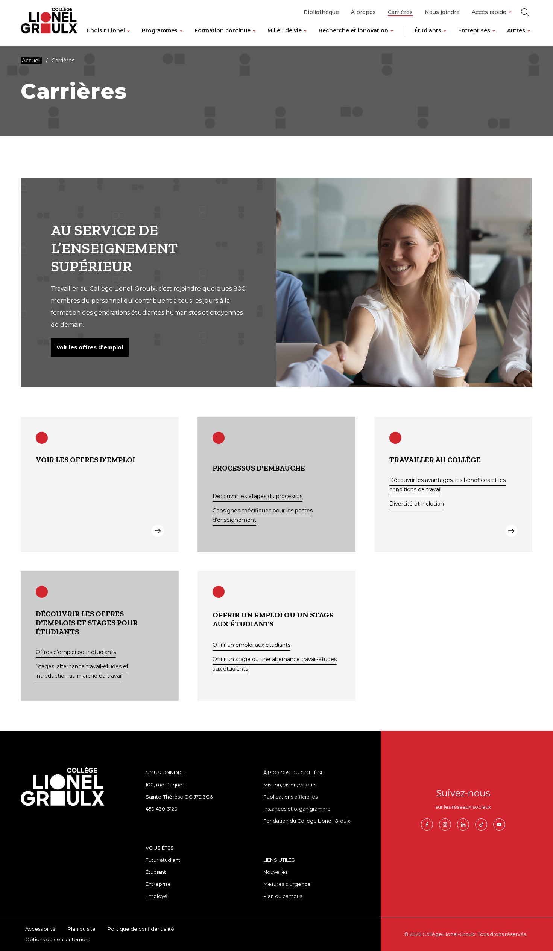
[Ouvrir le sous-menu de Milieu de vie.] (305, 36)
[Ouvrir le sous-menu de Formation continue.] (254, 36)
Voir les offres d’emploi (89, 347)
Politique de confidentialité (141, 929)
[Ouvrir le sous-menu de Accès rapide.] (510, 12)
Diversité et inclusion (416, 503)
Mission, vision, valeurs (289, 785)
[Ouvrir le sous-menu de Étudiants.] (444, 36)
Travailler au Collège (435, 459)
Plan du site (82, 929)
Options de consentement (57, 939)
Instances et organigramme (297, 809)
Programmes (160, 30)
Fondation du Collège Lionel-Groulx (306, 821)
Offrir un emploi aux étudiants (251, 645)
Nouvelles (275, 872)
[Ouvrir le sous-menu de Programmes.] (181, 36)
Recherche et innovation (353, 30)
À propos (363, 12)
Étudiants (428, 30)
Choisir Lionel (106, 30)
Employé (156, 896)
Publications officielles (290, 797)
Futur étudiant (163, 860)
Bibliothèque (321, 12)
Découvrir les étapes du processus (257, 496)
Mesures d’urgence (287, 884)
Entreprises (474, 30)
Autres (516, 30)
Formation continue (222, 30)
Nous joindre (442, 12)
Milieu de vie (284, 30)
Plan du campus (282, 896)
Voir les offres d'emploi (85, 459)
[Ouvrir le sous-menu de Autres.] (528, 36)
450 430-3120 (162, 809)
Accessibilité (40, 929)
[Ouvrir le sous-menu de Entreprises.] (493, 36)
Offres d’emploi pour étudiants (76, 652)
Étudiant (156, 872)
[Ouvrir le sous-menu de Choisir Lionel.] (128, 36)
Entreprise (158, 884)
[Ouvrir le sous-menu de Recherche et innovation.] (391, 36)
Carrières (400, 12)
